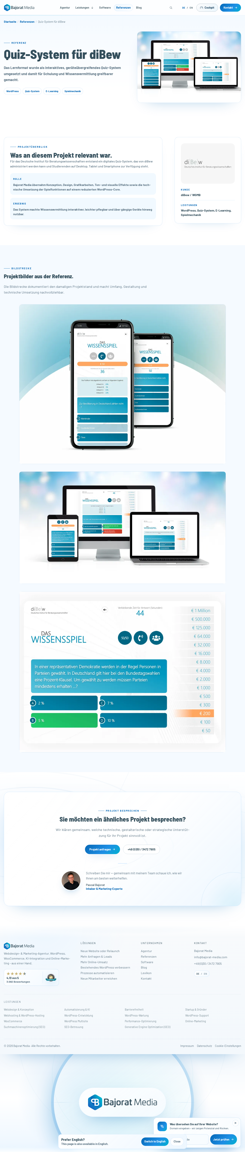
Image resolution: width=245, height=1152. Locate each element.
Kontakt (228, 7)
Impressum (187, 1045)
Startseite (10, 21)
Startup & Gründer (196, 1009)
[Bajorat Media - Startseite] (19, 7)
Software (105, 7)
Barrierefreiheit (134, 1009)
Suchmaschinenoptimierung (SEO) (24, 1027)
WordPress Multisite (76, 1021)
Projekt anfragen (100, 849)
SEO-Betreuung (73, 1027)
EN (191, 7)
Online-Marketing (195, 1021)
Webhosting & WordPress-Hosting (24, 1015)
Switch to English (155, 1141)
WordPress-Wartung (137, 1015)
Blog (139, 7)
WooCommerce (13, 1021)
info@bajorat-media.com (210, 957)
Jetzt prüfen (221, 1139)
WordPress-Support (197, 1015)
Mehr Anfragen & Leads (96, 956)
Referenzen (123, 7)
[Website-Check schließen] (235, 1123)
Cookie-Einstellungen (228, 1045)
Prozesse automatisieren (97, 973)
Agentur (65, 7)
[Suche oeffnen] (171, 7)
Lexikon (146, 973)
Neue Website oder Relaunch (100, 951)
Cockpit (209, 7)
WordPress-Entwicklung (78, 1015)
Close (177, 1141)
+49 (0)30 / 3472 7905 (141, 849)
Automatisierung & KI (77, 1009)
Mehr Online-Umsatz (94, 962)
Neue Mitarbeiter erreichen (99, 978)
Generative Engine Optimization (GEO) (147, 1027)
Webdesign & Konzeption (19, 1009)
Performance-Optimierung (140, 1021)
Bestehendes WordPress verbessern (105, 967)
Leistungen (82, 7)
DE (183, 7)
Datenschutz (204, 1045)
